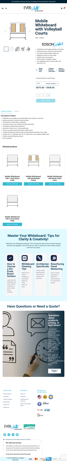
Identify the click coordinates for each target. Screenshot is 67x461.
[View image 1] (6, 49)
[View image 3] (17, 49)
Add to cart (45, 100)
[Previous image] (5, 31)
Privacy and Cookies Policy (25, 404)
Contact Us (23, 396)
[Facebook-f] (9, 434)
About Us (22, 394)
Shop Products (7, 394)
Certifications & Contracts (24, 400)
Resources (6, 407)
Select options (12, 184)
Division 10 (6, 404)
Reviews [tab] (16, 111)
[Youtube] (17, 434)
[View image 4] (23, 49)
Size (38, 83)
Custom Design (7, 399)
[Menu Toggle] (2, 8)
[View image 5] (28, 49)
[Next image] (29, 31)
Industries (6, 396)
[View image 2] (11, 49)
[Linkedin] (4, 434)
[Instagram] (13, 434)
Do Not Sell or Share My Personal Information (18, 454)
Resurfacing (6, 402)
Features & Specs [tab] (6, 111)
